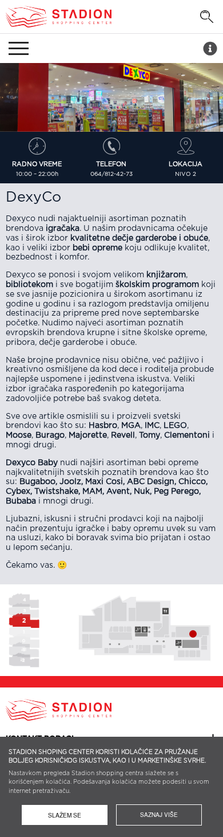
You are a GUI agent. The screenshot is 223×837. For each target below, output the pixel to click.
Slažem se (64, 815)
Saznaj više (159, 815)
